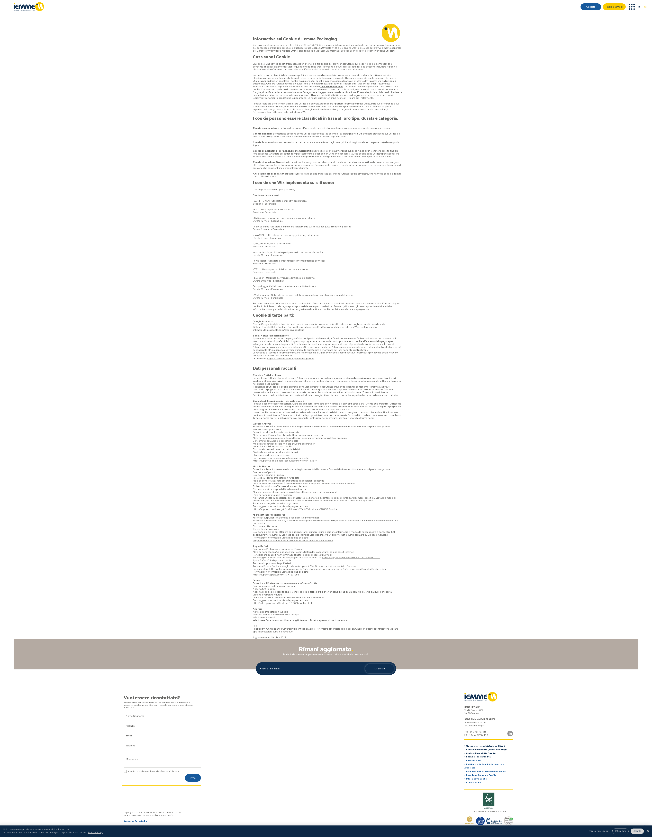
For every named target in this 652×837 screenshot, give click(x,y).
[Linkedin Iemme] (510, 733)
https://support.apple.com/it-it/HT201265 (276, 574)
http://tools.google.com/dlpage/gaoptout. (280, 329)
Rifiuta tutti (620, 831)
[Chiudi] (648, 831)
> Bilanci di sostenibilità (477, 756)
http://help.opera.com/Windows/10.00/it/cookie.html (282, 603)
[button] (631, 6)
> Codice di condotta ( (476, 749)
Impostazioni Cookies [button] (599, 831)
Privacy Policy (95, 832)
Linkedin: (262, 358)
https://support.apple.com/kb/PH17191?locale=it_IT (351, 557)
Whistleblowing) (498, 749)
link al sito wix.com (331, 86)
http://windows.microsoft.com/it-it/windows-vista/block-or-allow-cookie (293, 540)
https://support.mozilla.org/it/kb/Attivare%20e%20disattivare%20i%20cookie (295, 509)
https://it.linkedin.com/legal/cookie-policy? (290, 358)
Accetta (637, 831)
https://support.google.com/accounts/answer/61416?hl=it (285, 460)
